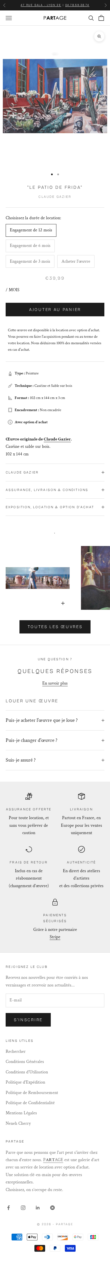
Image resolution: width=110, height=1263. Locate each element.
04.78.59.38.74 (77, 5)
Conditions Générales (25, 1062)
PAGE (53, 1160)
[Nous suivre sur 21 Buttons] (52, 1208)
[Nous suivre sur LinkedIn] (38, 1208)
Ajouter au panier (55, 309)
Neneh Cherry (18, 1123)
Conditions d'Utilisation (27, 1072)
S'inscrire (28, 1019)
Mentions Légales (21, 1113)
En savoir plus (55, 683)
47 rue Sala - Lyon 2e (41, 5)
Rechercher (16, 1051)
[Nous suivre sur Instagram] (23, 1208)
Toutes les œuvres (55, 626)
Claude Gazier (54, 197)
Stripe (55, 937)
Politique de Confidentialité (30, 1103)
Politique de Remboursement (32, 1093)
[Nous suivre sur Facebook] (8, 1208)
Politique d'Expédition (25, 1082)
